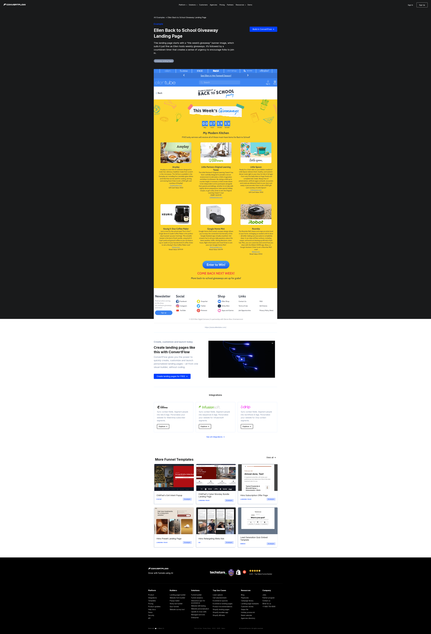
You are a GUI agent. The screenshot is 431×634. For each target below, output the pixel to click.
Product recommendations (222, 606)
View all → (271, 457)
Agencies (213, 5)
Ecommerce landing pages (222, 604)
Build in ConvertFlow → (263, 29)
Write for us (266, 604)
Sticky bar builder (176, 604)
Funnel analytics (197, 598)
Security (151, 615)
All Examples (159, 17)
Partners (230, 5)
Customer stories (247, 606)
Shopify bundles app (220, 612)
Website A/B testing (198, 606)
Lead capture (218, 595)
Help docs (152, 609)
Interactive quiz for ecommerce (198, 602)
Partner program (268, 598)
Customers (203, 5)
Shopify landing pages (221, 609)
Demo (249, 5)
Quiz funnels (174, 606)
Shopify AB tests (219, 615)
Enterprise (195, 617)
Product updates (154, 606)
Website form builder (177, 598)
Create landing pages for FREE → (172, 376)
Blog (242, 595)
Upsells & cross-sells (198, 612)
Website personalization (200, 609)
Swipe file (244, 609)
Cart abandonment (219, 598)
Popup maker (175, 601)
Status (223, 628)
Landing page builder (178, 595)
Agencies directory (248, 618)
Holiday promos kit (248, 612)
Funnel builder (196, 595)
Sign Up (422, 5)
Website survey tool (177, 609)
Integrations (152, 598)
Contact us (266, 601)
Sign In (410, 5)
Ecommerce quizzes (220, 601)
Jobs (264, 595)
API (149, 618)
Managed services (198, 615)
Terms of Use (198, 628)
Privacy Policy (207, 628)
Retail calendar (246, 615)
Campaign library (247, 601)
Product (151, 595)
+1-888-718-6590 (268, 606)
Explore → (163, 426)
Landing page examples (250, 604)
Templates (152, 601)
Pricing (222, 5)
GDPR (218, 628)
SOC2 (214, 628)
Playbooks (245, 598)
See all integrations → (215, 437)
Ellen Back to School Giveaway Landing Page (187, 17)
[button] (183, 5)
